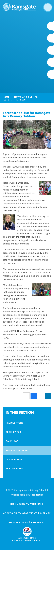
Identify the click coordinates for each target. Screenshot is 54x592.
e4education (36, 494)
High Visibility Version (25, 504)
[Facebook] (50, 50)
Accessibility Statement (20, 513)
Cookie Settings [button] (17, 522)
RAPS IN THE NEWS (14, 99)
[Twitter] (50, 38)
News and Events (26, 97)
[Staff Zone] (50, 62)
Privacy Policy (41, 522)
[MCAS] (50, 74)
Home (6, 97)
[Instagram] (50, 26)
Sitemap (45, 513)
